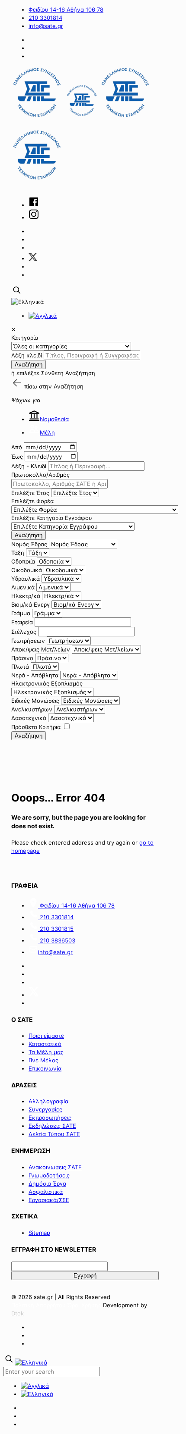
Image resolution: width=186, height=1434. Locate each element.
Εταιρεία (22, 622)
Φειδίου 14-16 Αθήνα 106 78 (66, 9)
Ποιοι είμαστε (46, 1035)
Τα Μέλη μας (46, 1052)
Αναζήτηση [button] (68, 386)
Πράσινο (22, 657)
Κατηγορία (24, 337)
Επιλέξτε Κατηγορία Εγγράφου (51, 517)
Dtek (17, 1313)
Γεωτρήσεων (28, 640)
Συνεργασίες (45, 1109)
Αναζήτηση (28, 364)
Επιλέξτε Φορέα (32, 501)
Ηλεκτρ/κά (25, 595)
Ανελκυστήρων (31, 709)
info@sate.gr (46, 25)
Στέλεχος (23, 631)
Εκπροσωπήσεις (50, 1117)
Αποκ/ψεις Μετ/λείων (40, 649)
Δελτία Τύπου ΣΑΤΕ (54, 1133)
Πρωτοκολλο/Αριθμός (40, 474)
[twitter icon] (33, 258)
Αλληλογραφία (48, 1101)
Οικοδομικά (26, 570)
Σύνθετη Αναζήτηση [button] (68, 372)
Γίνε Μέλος (43, 1060)
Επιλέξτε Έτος (30, 492)
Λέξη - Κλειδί (28, 466)
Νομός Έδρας (29, 544)
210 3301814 (45, 17)
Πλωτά (20, 666)
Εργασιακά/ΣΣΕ (49, 1199)
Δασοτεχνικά (28, 717)
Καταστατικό (45, 1043)
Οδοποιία (23, 561)
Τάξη (17, 552)
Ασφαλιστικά (46, 1191)
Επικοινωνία (45, 1068)
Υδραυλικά (25, 578)
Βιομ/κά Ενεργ (30, 604)
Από (16, 447)
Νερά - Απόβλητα (34, 675)
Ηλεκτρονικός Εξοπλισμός (47, 683)
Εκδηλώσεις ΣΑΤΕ (52, 1125)
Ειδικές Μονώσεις (35, 700)
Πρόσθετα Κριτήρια (36, 726)
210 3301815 (56, 928)
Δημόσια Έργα (47, 1183)
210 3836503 (56, 940)
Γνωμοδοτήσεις (49, 1175)
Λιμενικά (23, 587)
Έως (17, 456)
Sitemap (39, 1232)
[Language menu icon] (27, 301)
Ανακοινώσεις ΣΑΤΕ (55, 1167)
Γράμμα (20, 613)
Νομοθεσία (54, 419)
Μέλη (47, 432)
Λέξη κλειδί (26, 355)
